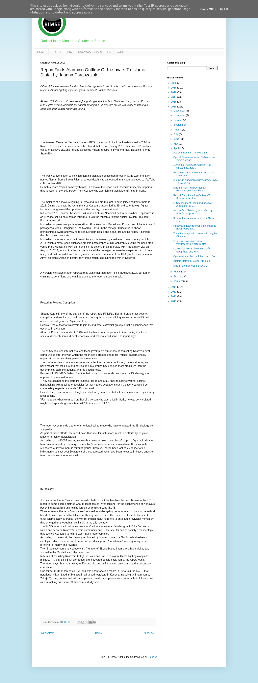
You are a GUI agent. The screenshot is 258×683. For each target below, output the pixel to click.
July (176, 134)
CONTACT (123, 51)
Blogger (152, 657)
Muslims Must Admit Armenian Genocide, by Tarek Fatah (189, 189)
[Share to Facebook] (90, 622)
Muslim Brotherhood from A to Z (190, 265)
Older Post (148, 633)
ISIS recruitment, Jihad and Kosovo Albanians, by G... (192, 204)
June (177, 139)
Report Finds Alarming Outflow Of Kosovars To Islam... (191, 197)
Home (98, 633)
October (178, 120)
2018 (174, 92)
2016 (174, 101)
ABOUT (56, 51)
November (180, 115)
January (178, 281)
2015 (174, 106)
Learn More (208, 9)
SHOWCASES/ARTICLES (94, 51)
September (180, 124)
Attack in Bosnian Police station (190, 152)
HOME (41, 51)
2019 (174, 87)
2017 (174, 97)
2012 (174, 296)
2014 (174, 287)
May (176, 143)
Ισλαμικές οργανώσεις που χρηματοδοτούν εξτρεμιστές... (190, 242)
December (180, 110)
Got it (224, 9)
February (179, 276)
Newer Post (47, 633)
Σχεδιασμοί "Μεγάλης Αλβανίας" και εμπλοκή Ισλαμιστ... (192, 166)
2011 (174, 301)
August (178, 129)
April (176, 148)
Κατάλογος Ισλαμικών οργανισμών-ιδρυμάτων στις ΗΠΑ (192, 250)
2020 (174, 83)
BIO (69, 51)
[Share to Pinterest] (94, 622)
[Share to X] (87, 622)
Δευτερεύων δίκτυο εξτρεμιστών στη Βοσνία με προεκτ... (192, 212)
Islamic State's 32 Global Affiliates (191, 261)
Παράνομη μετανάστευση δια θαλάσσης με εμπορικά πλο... (194, 227)
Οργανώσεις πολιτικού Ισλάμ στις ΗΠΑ (194, 256)
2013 (174, 291)
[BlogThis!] (83, 622)
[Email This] (79, 622)
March (177, 271)
